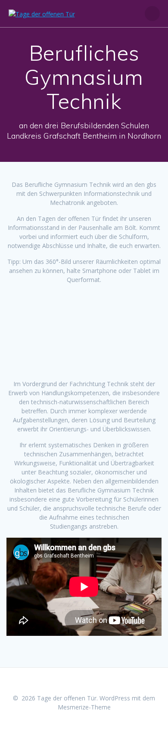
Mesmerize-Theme (84, 707)
